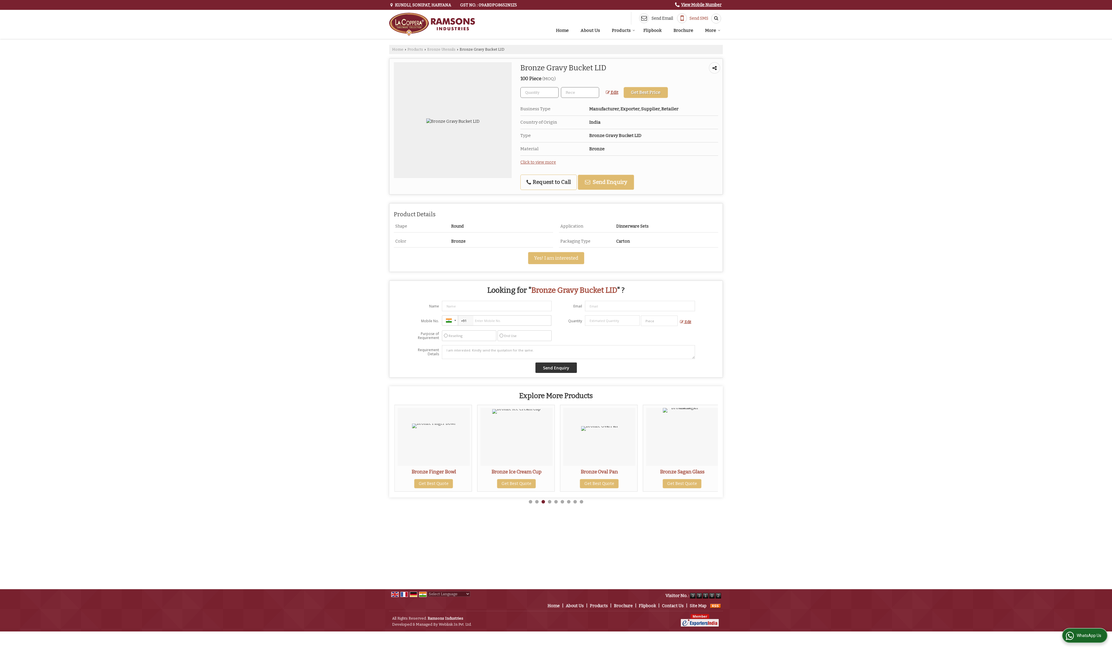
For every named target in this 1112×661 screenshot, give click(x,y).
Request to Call (551, 182)
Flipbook (652, 30)
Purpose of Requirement (428, 336)
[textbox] (580, 92)
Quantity (575, 320)
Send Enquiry (609, 182)
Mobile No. (430, 320)
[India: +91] (450, 320)
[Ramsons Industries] (432, 24)
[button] (701, 4)
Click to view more (538, 162)
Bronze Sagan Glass (617, 472)
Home (562, 30)
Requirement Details (428, 352)
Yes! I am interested (556, 258)
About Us (590, 30)
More (710, 30)
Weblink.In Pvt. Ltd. (455, 624)
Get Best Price (646, 92)
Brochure (683, 30)
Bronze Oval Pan (534, 472)
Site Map (698, 605)
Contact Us (673, 605)
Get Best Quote (451, 483)
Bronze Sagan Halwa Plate (699, 472)
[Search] (714, 18)
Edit (614, 92)
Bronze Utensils (441, 49)
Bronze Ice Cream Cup (451, 472)
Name (434, 306)
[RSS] (715, 605)
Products (621, 30)
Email (577, 306)
